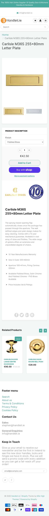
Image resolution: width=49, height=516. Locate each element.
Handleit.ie (16, 496)
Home (5, 34)
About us (7, 400)
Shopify (25, 496)
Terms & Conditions (13, 403)
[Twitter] (5, 480)
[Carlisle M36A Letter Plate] (24, 80)
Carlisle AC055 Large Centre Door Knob (11, 361)
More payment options (24, 176)
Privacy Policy (9, 406)
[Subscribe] (44, 471)
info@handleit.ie (25, 13)
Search (6, 396)
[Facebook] (11, 480)
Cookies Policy (10, 410)
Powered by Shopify (28, 499)
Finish (8, 137)
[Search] (45, 27)
